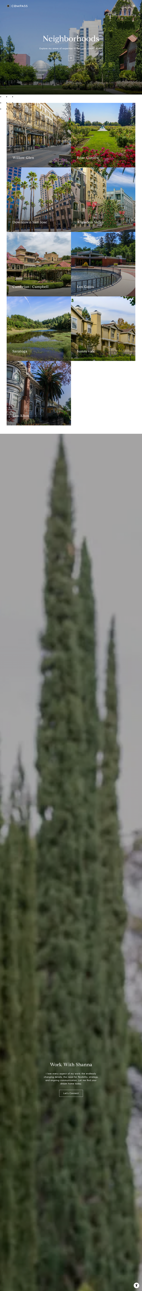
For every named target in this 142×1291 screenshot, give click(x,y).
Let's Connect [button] (71, 1093)
